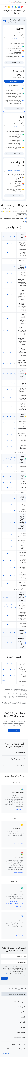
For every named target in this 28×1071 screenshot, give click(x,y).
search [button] (25, 994)
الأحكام (7, 1049)
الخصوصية (14, 1049)
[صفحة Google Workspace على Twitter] (26, 989)
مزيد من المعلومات (19, 809)
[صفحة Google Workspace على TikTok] (9, 989)
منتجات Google (23, 1049)
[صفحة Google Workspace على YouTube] (22, 989)
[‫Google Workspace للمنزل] (16, 2)
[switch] (4, 21)
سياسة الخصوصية (4, 973)
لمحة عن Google (15, 1044)
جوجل (24, 1044)
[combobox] (14, 962)
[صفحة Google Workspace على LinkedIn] (19, 989)
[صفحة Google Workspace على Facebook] (12, 989)
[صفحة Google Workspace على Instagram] (16, 989)
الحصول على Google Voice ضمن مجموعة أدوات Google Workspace (14, 902)
